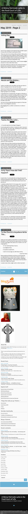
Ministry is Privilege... (6, 374)
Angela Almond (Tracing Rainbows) (8, 423)
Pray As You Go (4, 413)
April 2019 (14, 25)
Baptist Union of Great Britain (7, 389)
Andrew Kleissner (5, 431)
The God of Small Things (7, 378)
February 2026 (4, 467)
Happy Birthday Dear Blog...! (14, 450)
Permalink (4, 71)
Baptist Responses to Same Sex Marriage (9, 398)
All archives (3, 475)
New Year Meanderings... (12, 437)
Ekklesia (2, 408)
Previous (3, 271)
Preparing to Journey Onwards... (9, 365)
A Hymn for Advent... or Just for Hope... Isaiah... (15, 446)
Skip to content (4, 1)
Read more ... (10, 348)
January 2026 (4, 469)
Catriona (3, 450)
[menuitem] (14, 25)
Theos (2, 406)
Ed (1, 446)
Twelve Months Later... (10, 120)
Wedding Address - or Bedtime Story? (10, 383)
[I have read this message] (26, 510)
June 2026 (3, 460)
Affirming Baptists (4, 396)
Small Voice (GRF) (4, 404)
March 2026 (3, 466)
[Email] (14, 484)
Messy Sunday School (6, 369)
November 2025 (4, 473)
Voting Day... (6, 35)
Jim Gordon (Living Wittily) (6, 421)
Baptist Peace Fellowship (6, 392)
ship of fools (3, 403)
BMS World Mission (5, 391)
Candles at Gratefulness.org (7, 415)
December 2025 (4, 471)
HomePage (19, 25)
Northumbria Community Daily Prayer (9, 417)
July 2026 (3, 458)
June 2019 (25, 25)
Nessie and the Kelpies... (10, 80)
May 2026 (3, 462)
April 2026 (3, 464)
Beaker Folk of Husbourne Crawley (8, 425)
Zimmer (3, 437)
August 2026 (3, 457)
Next (26, 271)
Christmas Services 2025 (17, 442)
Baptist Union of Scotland (6, 394)
